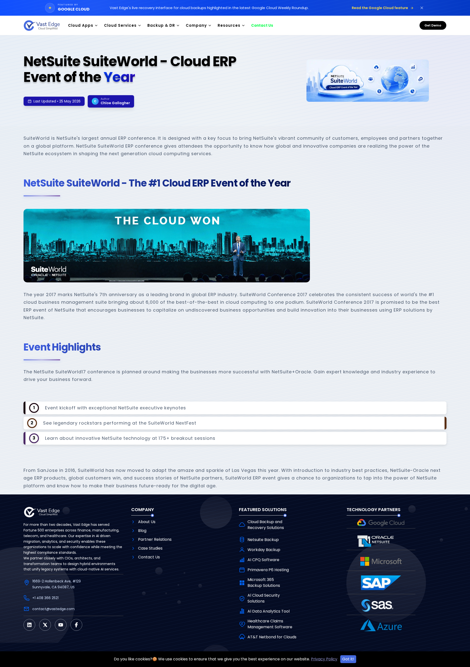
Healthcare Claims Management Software (269, 624)
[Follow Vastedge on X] (45, 625)
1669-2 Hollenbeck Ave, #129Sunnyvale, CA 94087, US (56, 584)
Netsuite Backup (263, 539)
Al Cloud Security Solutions (263, 598)
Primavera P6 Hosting (268, 570)
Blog (142, 530)
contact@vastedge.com (53, 608)
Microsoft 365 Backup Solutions (263, 582)
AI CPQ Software (263, 560)
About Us (146, 522)
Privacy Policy (324, 659)
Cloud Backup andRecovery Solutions (265, 524)
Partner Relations (155, 539)
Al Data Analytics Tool (268, 611)
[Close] (422, 8)
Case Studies (150, 548)
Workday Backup (263, 550)
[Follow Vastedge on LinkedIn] (29, 625)
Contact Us (149, 557)
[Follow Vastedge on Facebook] (76, 625)
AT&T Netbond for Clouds (271, 637)
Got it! (348, 659)
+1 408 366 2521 (45, 597)
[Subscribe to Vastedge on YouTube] (61, 625)
